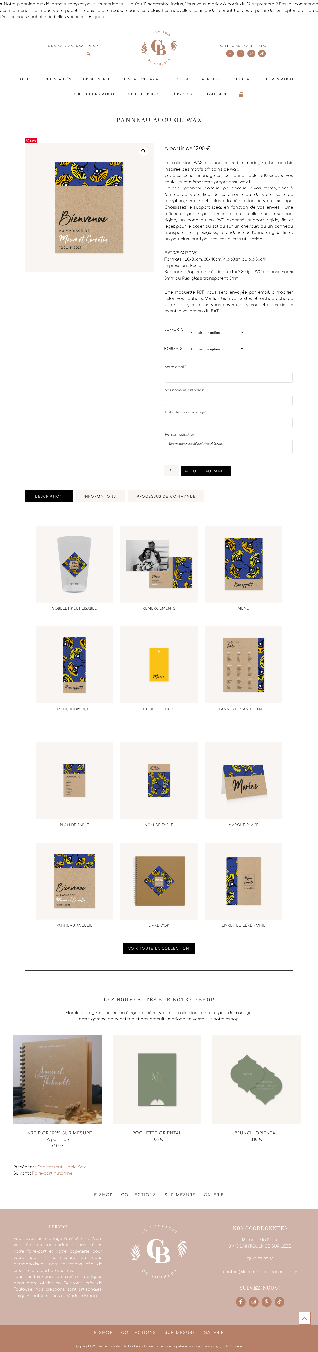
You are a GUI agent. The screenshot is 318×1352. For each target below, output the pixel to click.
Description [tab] (49, 496)
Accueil (28, 79)
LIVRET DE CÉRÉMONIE (244, 926)
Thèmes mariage (280, 79)
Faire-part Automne (52, 1173)
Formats (173, 349)
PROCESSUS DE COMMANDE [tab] (166, 496)
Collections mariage (96, 94)
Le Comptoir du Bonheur (159, 48)
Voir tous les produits (35, 1157)
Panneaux (210, 79)
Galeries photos (145, 94)
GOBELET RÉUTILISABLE (74, 609)
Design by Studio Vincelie (222, 1346)
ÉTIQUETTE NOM (159, 709)
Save (33, 140)
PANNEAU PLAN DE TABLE (243, 709)
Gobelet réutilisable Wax (61, 1167)
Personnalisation (180, 434)
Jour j (181, 79)
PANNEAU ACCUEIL (74, 926)
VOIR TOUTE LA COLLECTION (158, 948)
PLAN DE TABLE (74, 825)
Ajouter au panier (206, 471)
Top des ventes (97, 79)
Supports (173, 329)
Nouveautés (58, 79)
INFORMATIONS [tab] (100, 496)
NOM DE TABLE (158, 825)
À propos (182, 94)
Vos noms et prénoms (184, 390)
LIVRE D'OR (158, 926)
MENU (243, 609)
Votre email (175, 367)
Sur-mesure (215, 94)
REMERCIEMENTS (159, 609)
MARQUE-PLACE (243, 825)
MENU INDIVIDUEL (74, 709)
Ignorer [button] (99, 17)
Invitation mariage (143, 79)
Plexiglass (243, 79)
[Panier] (241, 94)
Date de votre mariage (185, 412)
